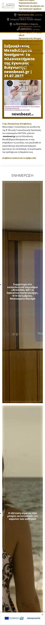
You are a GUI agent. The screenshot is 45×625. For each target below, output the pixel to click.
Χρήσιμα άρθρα (26, 64)
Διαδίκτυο (24, 67)
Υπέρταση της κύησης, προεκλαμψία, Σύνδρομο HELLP (30, 32)
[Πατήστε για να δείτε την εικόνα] (22, 98)
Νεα (18, 62)
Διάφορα (23, 79)
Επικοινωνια (22, 91)
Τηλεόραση (24, 76)
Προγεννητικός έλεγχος (30, 38)
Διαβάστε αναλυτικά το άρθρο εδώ (19, 158)
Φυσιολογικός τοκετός (30, 26)
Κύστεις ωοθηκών (27, 12)
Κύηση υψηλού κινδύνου (30, 41)
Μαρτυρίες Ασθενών (28, 85)
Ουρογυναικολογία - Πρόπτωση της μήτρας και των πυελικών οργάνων (31, 6)
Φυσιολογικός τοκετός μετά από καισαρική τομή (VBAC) (31, 53)
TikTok (22, 82)
